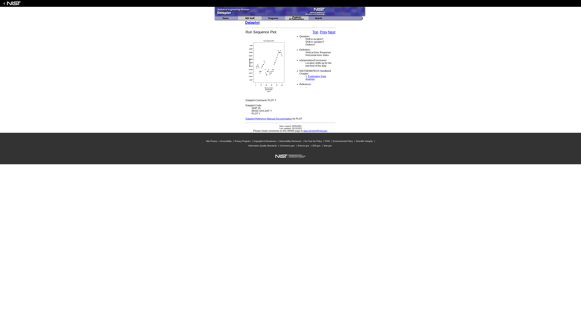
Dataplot (252, 22)
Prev (323, 32)
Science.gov (303, 145)
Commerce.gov (287, 145)
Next (331, 32)
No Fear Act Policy (313, 141)
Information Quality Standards (262, 145)
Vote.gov (327, 145)
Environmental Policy (343, 141)
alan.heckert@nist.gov (315, 131)
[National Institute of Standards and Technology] (11, 4)
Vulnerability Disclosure (290, 141)
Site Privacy (211, 141)
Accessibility (226, 141)
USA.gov (316, 145)
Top (315, 32)
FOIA (327, 141)
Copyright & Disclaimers (265, 141)
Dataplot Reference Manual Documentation (269, 118)
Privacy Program (243, 141)
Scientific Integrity (364, 141)
